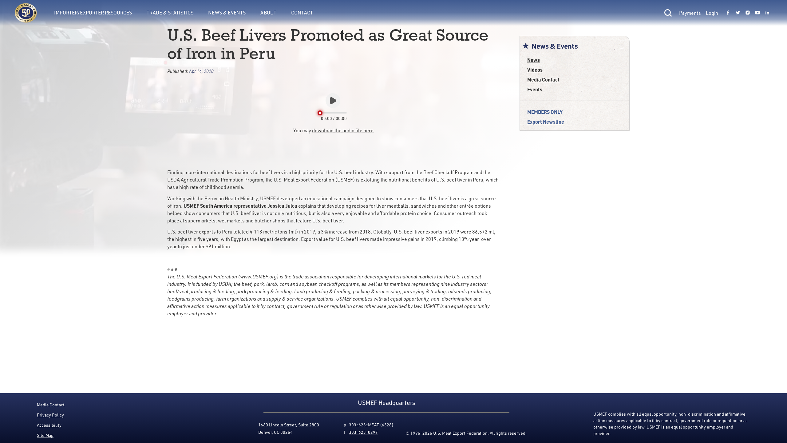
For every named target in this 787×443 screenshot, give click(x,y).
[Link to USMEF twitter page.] (737, 13)
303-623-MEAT (364, 424)
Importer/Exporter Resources (93, 13)
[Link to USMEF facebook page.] (728, 13)
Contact (302, 13)
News (533, 60)
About (268, 13)
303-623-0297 (363, 432)
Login (712, 13)
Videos (535, 69)
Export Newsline (545, 121)
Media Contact (543, 79)
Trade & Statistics (170, 13)
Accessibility (49, 425)
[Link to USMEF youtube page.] (757, 13)
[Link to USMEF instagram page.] (747, 13)
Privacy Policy (50, 414)
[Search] (668, 13)
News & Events (227, 13)
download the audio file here (343, 130)
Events (534, 89)
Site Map (45, 435)
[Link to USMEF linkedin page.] (767, 13)
